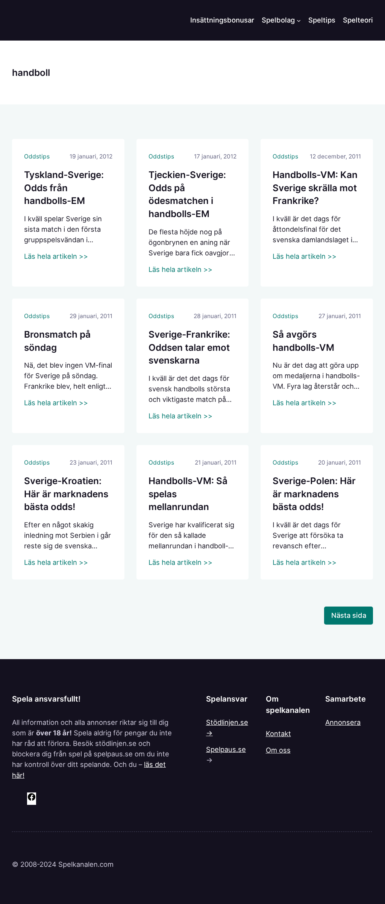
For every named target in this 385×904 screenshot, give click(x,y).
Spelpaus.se (226, 749)
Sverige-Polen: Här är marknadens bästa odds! (314, 493)
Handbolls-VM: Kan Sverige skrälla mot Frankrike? (315, 187)
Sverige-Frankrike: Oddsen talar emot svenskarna (189, 347)
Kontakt (278, 733)
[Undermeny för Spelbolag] (299, 20)
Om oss (278, 750)
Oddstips (37, 156)
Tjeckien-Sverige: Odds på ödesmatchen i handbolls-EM (187, 194)
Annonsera (343, 722)
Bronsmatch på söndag (57, 341)
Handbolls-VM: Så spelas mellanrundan (188, 493)
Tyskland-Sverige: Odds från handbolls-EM (64, 187)
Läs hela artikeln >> (56, 256)
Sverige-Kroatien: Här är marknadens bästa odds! (66, 493)
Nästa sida (348, 615)
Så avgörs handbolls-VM (303, 341)
